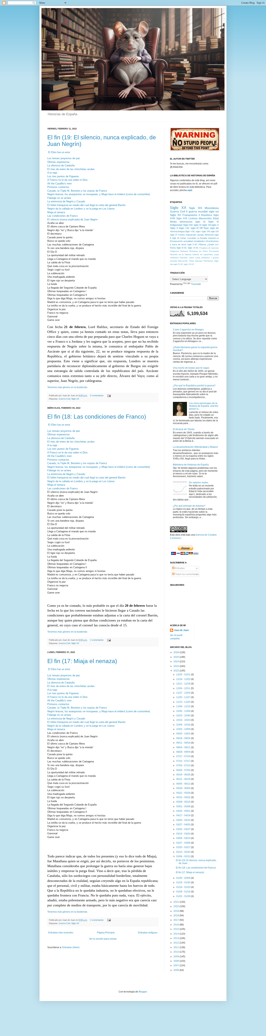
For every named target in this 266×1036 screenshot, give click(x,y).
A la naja (52, 172)
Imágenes (174, 251)
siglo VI (173, 235)
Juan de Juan (181, 630)
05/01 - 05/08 (183, 806)
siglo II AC (192, 244)
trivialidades (199, 241)
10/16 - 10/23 (183, 720)
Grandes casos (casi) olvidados (195, 258)
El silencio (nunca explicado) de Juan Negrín (72, 219)
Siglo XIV (188, 225)
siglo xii (200, 221)
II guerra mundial (197, 211)
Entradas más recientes (60, 932)
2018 (177, 915)
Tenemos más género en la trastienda (67, 387)
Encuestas (214, 251)
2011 (177, 947)
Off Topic (204, 228)
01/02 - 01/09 (183, 896)
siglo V (215, 225)
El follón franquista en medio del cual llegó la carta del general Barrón (86, 205)
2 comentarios (97, 640)
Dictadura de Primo (198, 251)
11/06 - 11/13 (183, 706)
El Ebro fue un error (59, 152)
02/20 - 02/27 (183, 847)
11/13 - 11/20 (183, 702)
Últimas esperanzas (58, 162)
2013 (177, 938)
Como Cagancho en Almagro (188, 329)
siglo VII (206, 225)
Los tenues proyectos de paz (63, 158)
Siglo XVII (181, 218)
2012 (177, 942)
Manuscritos (205, 218)
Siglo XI (213, 221)
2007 (177, 965)
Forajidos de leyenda (209, 248)
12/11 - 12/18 (183, 683)
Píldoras (202, 244)
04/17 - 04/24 (183, 815)
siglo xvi (214, 211)
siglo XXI (215, 231)
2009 (177, 956)
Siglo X (174, 228)
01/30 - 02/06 (183, 878)
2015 (177, 929)
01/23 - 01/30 (183, 882)
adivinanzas (186, 221)
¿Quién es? (213, 244)
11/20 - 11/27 (183, 697)
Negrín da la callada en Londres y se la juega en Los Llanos (81, 208)
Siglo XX (75, 399)
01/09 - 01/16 (183, 891)
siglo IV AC (178, 264)
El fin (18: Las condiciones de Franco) (96, 416)
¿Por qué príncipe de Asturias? (189, 505)
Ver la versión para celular (103, 938)
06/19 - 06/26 (183, 774)
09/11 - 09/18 (183, 742)
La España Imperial (206, 238)
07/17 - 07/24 (183, 756)
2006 (177, 970)
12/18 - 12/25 (183, 679)
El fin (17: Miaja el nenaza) (82, 661)
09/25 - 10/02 (183, 733)
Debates (184, 251)
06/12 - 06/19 (183, 779)
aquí (189, 190)
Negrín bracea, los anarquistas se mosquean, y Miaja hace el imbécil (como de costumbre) (98, 194)
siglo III (175, 238)
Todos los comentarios (186, 574)
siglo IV (198, 225)
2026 (177, 652)
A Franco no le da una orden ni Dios (67, 179)
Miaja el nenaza (56, 212)
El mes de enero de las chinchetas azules (71, 169)
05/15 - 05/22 (183, 797)
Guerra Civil (64, 399)
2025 (177, 657)
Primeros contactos (58, 187)
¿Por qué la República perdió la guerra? (194, 385)
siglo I (198, 231)
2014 (177, 933)
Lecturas (193, 218)
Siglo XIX (195, 207)
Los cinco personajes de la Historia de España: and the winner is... (203, 406)
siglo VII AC (189, 264)
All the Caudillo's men (59, 183)
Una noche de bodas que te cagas (191, 368)
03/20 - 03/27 (183, 829)
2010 (177, 951)
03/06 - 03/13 (183, 838)
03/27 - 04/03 (183, 824)
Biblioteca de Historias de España (191, 464)
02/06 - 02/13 (183, 856)
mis (171, 264)
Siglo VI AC (193, 248)
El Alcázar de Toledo (184, 429)
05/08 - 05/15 (183, 801)
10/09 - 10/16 (183, 724)
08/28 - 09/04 (183, 752)
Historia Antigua (177, 231)
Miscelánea (212, 207)
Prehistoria (208, 261)
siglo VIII (206, 231)
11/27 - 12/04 (183, 692)
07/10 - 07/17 (183, 761)
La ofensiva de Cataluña (61, 165)
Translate (196, 284)
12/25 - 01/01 (183, 674)
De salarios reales (198, 482)
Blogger (143, 991)
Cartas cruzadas (188, 238)
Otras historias (196, 261)
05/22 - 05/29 (183, 793)
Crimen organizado (187, 235)
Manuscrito (183, 261)
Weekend (209, 235)
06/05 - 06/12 (183, 783)
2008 (177, 961)
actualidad (188, 241)
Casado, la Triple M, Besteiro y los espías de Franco (77, 190)
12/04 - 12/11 (183, 688)
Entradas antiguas (147, 932)
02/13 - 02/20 (183, 852)
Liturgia (200, 235)
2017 (177, 920)
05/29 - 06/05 (183, 788)
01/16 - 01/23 (183, 887)
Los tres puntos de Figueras (63, 176)
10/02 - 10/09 (183, 729)
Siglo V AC (190, 231)
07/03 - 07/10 (183, 765)
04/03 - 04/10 (183, 820)
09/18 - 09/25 (183, 738)
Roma (173, 248)
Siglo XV (175, 214)
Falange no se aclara (59, 197)
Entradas (179, 568)
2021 (177, 902)
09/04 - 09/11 (183, 747)
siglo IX (195, 228)
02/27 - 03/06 (183, 842)
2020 (177, 906)
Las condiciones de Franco (62, 215)
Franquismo (189, 214)
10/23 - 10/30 (183, 715)
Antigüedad (176, 225)
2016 (177, 924)
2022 (177, 670)
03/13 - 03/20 (183, 833)
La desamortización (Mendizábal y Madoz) (195, 447)
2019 (177, 911)
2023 (177, 666)
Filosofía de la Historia (180, 254)
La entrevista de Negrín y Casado (66, 201)
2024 (177, 661)
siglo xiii (214, 228)
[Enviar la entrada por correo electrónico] (108, 395)
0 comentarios (97, 395)
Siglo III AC (181, 248)
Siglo (216, 261)
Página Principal (106, 932)
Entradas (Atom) (70, 947)
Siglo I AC (184, 228)
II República (205, 215)
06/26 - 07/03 (183, 770)
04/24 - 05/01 (183, 811)
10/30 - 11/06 (183, 711)
